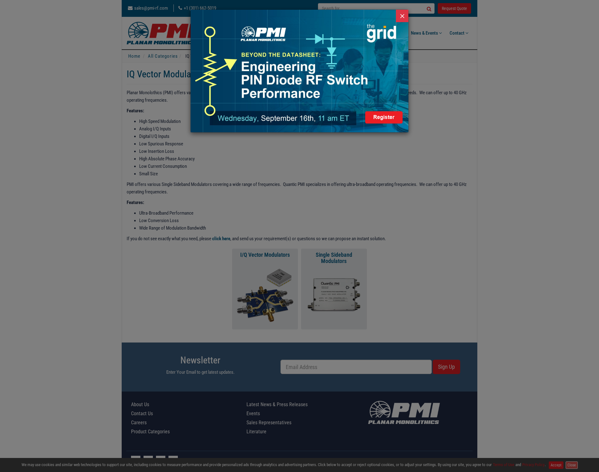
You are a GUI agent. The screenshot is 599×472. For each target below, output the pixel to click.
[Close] (402, 16)
